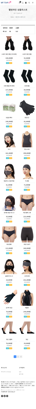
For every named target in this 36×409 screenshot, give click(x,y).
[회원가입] (23, 2)
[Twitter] (5, 396)
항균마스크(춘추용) (9, 181)
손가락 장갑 (9, 308)
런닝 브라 (27, 149)
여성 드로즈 (27, 244)
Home (12, 17)
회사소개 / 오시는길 (6, 372)
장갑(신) (27, 117)
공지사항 (21, 374)
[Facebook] (2, 396)
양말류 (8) (11, 29)
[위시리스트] (13, 60)
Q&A (20, 372)
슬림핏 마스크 (9, 276)
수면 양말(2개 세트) (9, 86)
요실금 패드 (9, 117)
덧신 (27, 339)
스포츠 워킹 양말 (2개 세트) (9, 54)
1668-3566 (21, 390)
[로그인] (26, 2)
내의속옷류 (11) (5, 29)
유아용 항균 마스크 (9, 213)
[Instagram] (7, 396)
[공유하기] (16, 60)
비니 (9, 149)
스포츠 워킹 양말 (27, 54)
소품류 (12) (17, 29)
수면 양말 (27, 86)
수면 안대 (27, 276)
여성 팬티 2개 (27, 213)
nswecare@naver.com (8, 390)
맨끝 (21, 356)
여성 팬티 (9, 244)
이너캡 (27, 181)
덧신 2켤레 (9, 339)
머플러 (27, 308)
